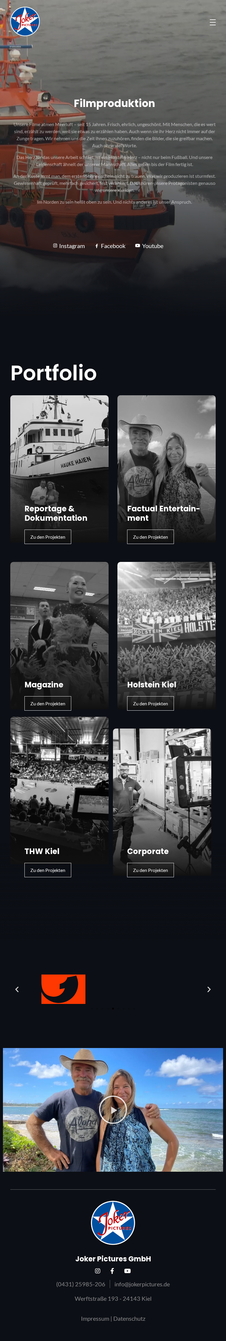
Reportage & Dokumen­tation (55, 513)
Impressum (95, 1318)
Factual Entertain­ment (163, 513)
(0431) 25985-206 (80, 1284)
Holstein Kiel (151, 684)
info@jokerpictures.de (142, 1284)
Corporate (148, 851)
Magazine (43, 684)
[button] (17, 989)
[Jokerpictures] (25, 21)
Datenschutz (129, 1318)
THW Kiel (41, 851)
